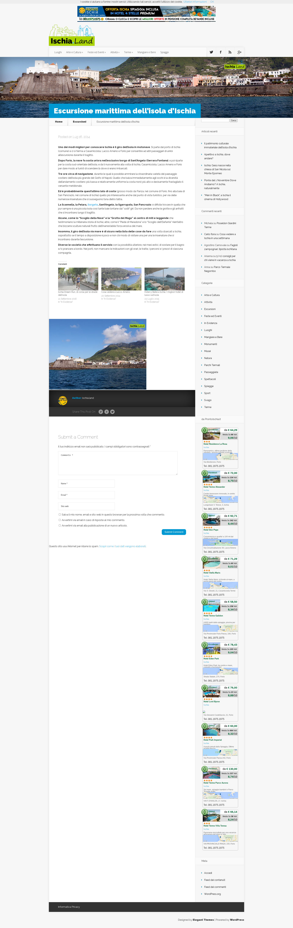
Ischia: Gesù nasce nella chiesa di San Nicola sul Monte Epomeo (217, 169)
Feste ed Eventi (96, 52)
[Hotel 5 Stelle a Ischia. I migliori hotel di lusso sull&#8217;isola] (165, 279)
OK (212, 1)
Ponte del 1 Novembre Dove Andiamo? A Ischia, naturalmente (220, 184)
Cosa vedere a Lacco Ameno (115, 292)
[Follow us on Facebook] (220, 52)
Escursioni (79, 122)
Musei (207, 351)
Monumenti (210, 344)
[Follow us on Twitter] (211, 52)
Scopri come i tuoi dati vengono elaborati (122, 546)
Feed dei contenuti (214, 880)
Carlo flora (210, 234)
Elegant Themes (203, 919)
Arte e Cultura (73, 52)
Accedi (208, 873)
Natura (208, 358)
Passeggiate (211, 372)
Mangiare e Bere (146, 52)
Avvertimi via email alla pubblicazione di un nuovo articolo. (94, 525)
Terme (127, 52)
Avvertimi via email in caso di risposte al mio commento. (93, 520)
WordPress (237, 919)
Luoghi (58, 52)
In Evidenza (210, 323)
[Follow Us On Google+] (239, 52)
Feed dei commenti (215, 887)
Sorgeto (93, 204)
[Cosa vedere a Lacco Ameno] (121, 279)
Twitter (112, 412)
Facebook (106, 412)
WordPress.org (212, 894)
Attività (114, 52)
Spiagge (164, 52)
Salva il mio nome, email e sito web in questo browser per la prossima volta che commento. (113, 514)
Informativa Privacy (69, 906)
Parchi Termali (212, 365)
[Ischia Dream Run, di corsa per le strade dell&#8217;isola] (78, 279)
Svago (208, 400)
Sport (207, 393)
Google (100, 412)
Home (59, 122)
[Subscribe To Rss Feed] (230, 52)
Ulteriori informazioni (195, 1)
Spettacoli (210, 379)
